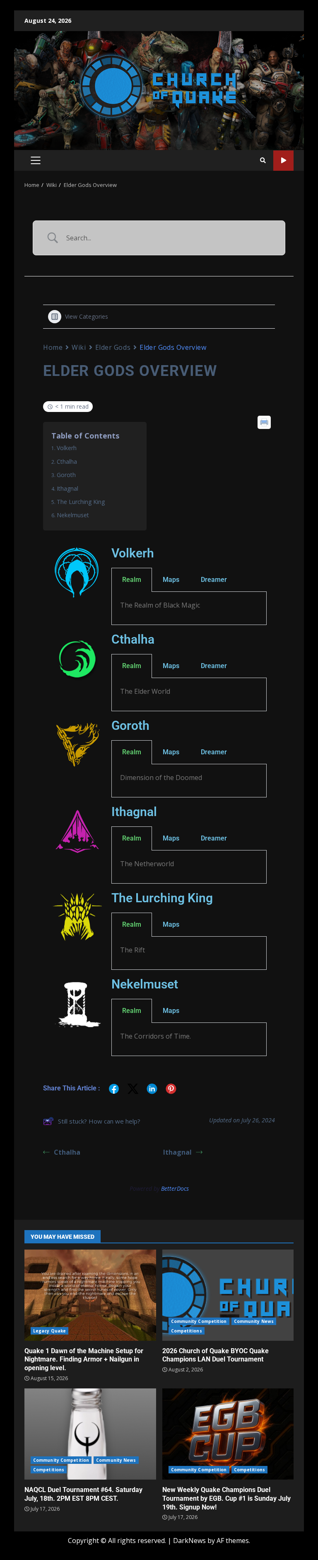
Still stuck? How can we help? (99, 1121)
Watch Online (283, 160)
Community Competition (199, 1321)
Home (53, 347)
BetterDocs (175, 1188)
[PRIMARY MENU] (35, 160)
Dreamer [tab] (214, 580)
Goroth (66, 475)
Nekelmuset (73, 515)
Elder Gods (113, 347)
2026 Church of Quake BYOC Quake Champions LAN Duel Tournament (228, 1295)
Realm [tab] (131, 580)
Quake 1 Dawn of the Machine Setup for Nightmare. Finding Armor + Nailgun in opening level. (90, 1295)
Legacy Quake (49, 1331)
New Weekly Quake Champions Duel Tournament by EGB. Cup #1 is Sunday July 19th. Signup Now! (228, 1434)
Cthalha (67, 461)
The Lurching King (81, 502)
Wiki (79, 347)
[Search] (263, 160)
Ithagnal (67, 488)
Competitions (186, 1331)
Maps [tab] (171, 580)
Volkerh (67, 448)
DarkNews (189, 1540)
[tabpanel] (189, 608)
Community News (254, 1321)
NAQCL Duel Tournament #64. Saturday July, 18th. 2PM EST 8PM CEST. (90, 1434)
